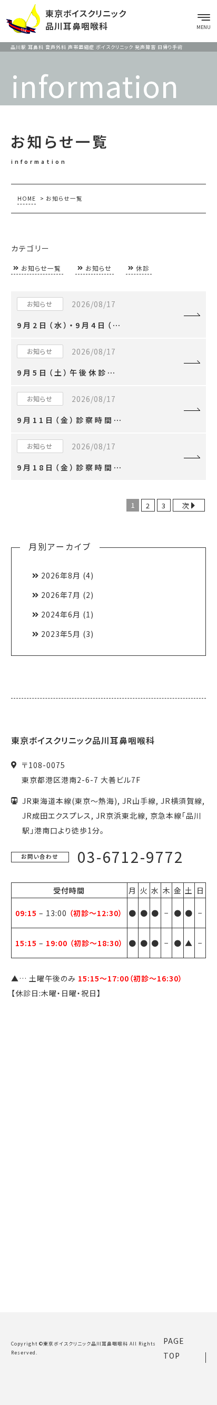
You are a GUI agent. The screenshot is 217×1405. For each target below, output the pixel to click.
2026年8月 (61, 575)
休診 (143, 267)
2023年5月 (61, 633)
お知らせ (98, 267)
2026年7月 (61, 594)
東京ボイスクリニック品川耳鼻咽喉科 (85, 1343)
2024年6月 (61, 614)
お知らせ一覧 (41, 267)
